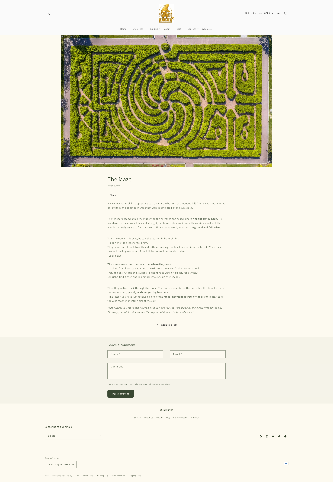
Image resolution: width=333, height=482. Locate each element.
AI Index (195, 417)
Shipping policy (135, 476)
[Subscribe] (99, 435)
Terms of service (118, 476)
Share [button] (113, 195)
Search (137, 417)
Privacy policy (102, 476)
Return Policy (163, 417)
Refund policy (87, 476)
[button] (48, 13)
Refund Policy (180, 417)
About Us (148, 417)
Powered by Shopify (70, 476)
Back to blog (169, 324)
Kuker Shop (56, 476)
